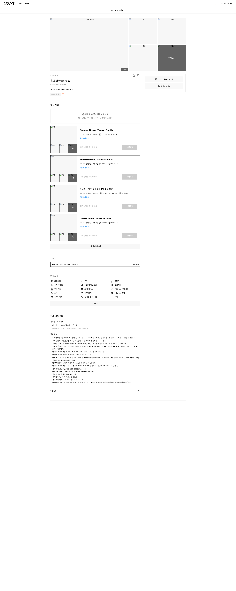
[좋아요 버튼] (138, 75)
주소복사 (136, 264)
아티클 (27, 4)
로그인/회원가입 (226, 4)
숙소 (20, 4)
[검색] (215, 4)
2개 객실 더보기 (95, 246)
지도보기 (75, 264)
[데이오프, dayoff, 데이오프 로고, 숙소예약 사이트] (9, 3)
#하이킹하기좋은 (55, 94)
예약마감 (130, 147)
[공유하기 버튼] (133, 75)
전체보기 (95, 303)
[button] (64, 135)
